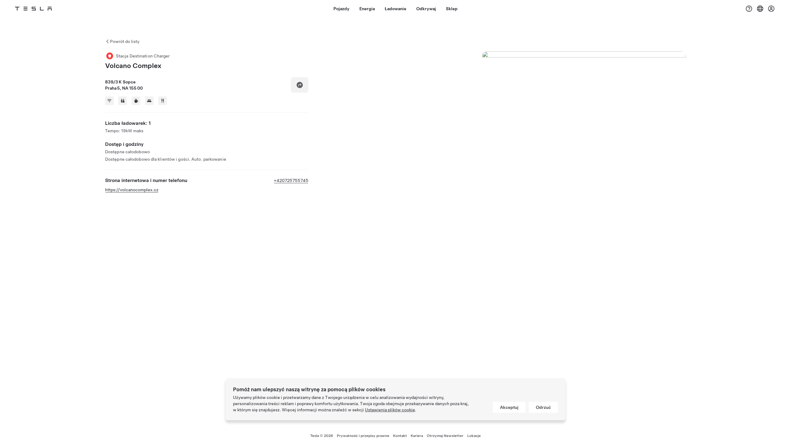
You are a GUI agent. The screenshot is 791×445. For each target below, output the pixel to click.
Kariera (417, 436)
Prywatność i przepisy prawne (363, 436)
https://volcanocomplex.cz (132, 189)
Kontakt (400, 436)
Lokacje (474, 436)
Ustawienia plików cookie (390, 409)
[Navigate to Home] (33, 8)
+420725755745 (291, 180)
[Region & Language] (760, 9)
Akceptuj (509, 407)
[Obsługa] (749, 9)
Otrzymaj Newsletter (445, 436)
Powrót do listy (124, 41)
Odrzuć (543, 407)
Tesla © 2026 (321, 436)
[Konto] (771, 9)
